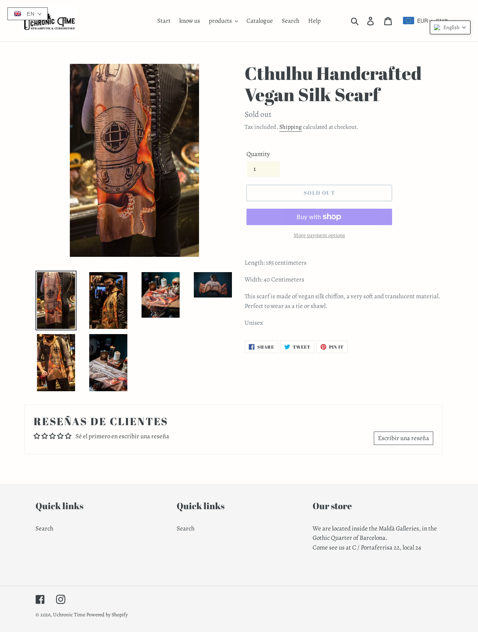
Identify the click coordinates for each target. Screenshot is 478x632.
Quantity (258, 154)
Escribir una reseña (403, 438)
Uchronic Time (69, 614)
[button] (450, 27)
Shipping (290, 127)
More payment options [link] (319, 235)
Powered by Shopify (107, 614)
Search (44, 528)
